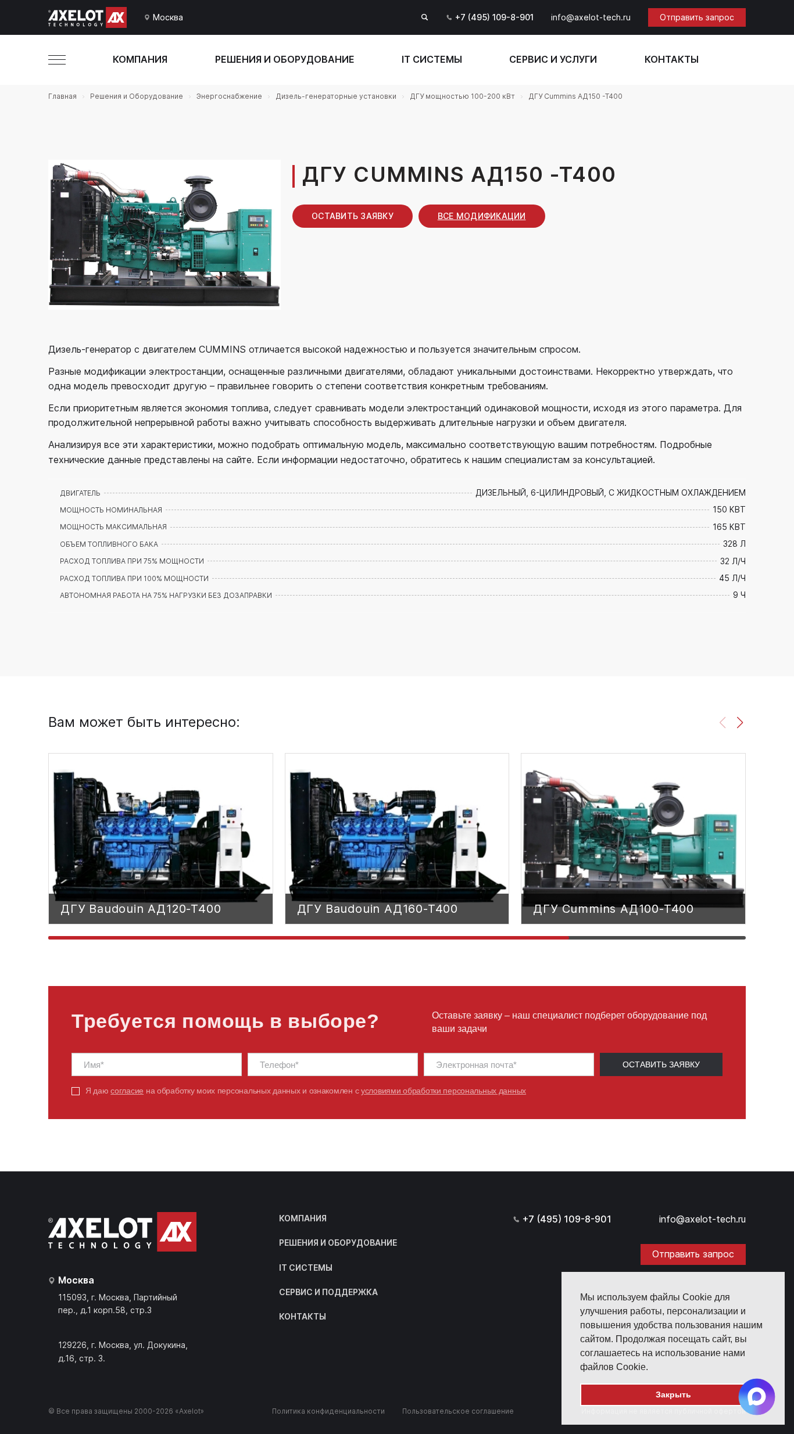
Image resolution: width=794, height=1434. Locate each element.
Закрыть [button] (673, 1394)
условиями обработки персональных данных (443, 1090)
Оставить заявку (353, 216)
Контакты (672, 59)
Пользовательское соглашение (458, 1411)
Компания (140, 59)
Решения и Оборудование (285, 59)
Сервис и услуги (553, 59)
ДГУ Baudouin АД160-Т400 (377, 909)
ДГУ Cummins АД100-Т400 (613, 909)
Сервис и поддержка (328, 1292)
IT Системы (432, 59)
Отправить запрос (697, 17)
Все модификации (482, 216)
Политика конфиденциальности (328, 1411)
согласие (127, 1090)
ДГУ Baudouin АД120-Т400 (140, 909)
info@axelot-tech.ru (591, 17)
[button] (652, 1368)
